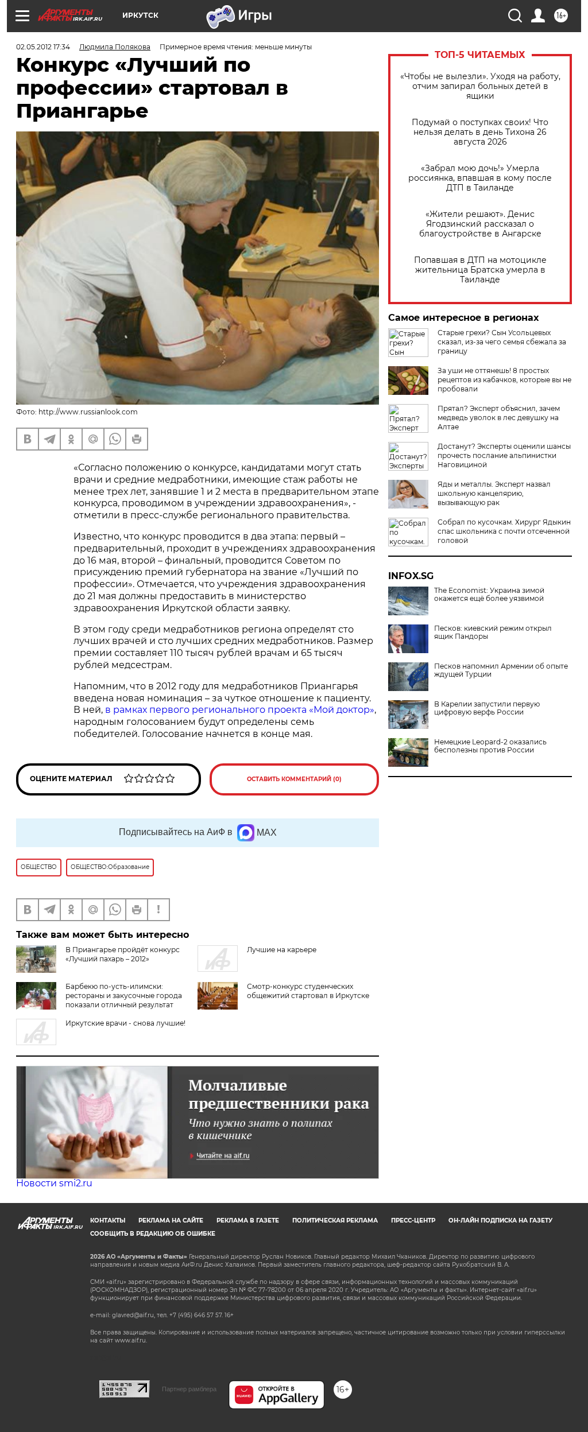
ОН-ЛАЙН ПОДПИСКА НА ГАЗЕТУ (500, 1220)
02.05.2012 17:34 (43, 46)
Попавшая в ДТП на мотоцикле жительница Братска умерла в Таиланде (480, 270)
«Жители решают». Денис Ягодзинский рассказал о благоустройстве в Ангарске (480, 224)
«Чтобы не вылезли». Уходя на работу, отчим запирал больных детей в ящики (480, 86)
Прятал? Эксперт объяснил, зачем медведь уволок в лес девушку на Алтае (499, 417)
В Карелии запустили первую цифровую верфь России (487, 708)
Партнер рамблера (189, 1389)
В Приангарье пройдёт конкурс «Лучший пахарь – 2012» (122, 954)
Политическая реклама (335, 1220)
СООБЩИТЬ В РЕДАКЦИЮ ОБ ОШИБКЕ (152, 1233)
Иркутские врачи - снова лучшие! (125, 1023)
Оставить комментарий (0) (294, 779)
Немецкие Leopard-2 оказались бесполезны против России (490, 746)
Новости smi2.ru (54, 1183)
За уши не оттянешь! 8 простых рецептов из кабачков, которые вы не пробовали (504, 379)
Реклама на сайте (170, 1220)
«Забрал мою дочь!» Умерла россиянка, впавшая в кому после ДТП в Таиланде (480, 178)
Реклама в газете (247, 1220)
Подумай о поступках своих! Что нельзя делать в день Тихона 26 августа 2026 (480, 132)
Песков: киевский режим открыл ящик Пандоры (493, 632)
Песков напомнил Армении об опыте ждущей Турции (501, 670)
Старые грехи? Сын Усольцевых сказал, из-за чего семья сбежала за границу (502, 341)
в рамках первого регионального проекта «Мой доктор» (239, 709)
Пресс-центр (413, 1220)
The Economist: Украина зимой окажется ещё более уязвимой (489, 595)
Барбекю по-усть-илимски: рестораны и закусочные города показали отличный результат (123, 995)
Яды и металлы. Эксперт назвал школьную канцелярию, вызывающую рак (494, 493)
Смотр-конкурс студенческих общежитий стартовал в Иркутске (308, 991)
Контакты (107, 1220)
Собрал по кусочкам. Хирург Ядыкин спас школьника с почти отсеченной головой (504, 531)
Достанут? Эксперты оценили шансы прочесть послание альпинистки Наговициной (504, 455)
